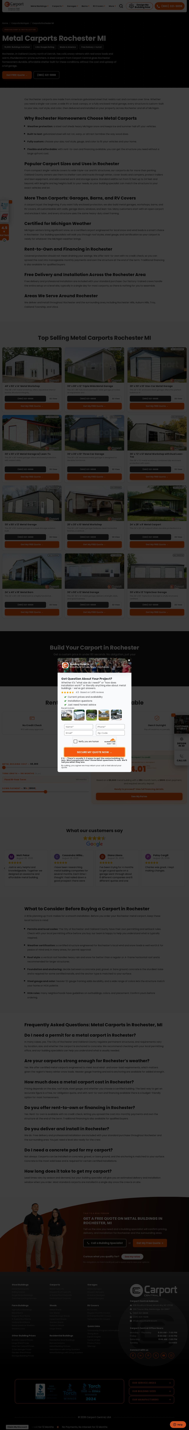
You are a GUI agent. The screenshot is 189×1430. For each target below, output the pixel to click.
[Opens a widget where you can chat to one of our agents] (178, 1425)
